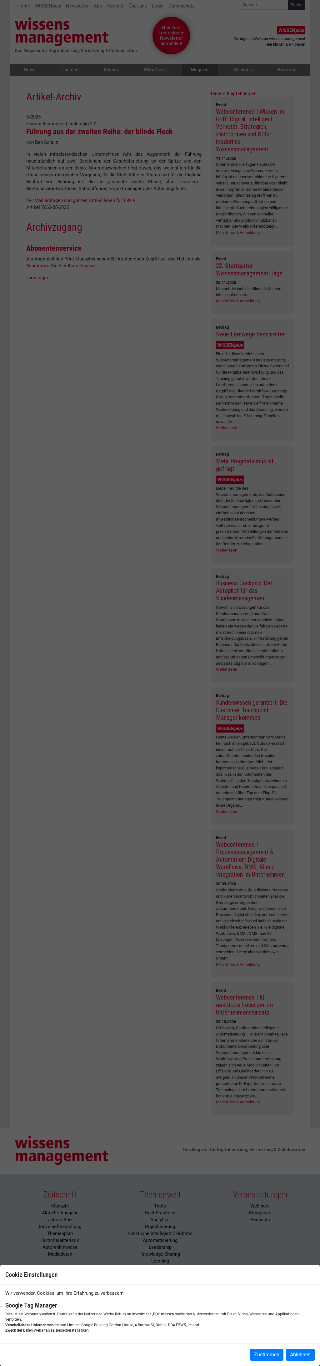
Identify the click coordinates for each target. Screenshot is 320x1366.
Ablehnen (300, 1355)
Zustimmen (266, 1355)
